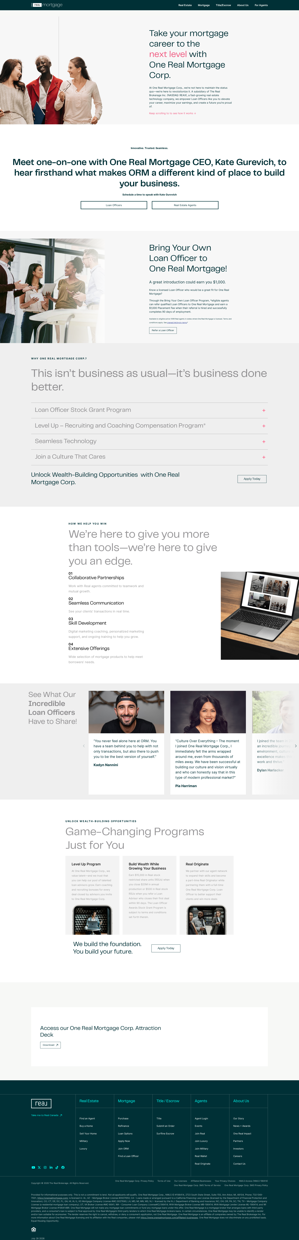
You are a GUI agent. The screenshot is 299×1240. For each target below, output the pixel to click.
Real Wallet (201, 1156)
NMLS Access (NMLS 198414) (253, 1181)
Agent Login (201, 1118)
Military (84, 1141)
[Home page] (46, 5)
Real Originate (202, 1163)
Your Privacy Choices (225, 1181)
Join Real (200, 1133)
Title (159, 1118)
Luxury (83, 1148)
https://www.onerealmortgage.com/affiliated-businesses (169, 1217)
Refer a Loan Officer (163, 330)
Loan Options (125, 1133)
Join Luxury (201, 1141)
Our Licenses (180, 1181)
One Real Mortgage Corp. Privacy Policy (134, 1181)
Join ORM (123, 1148)
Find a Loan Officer (128, 1156)
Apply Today (252, 479)
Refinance (123, 1125)
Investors (238, 1148)
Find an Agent (87, 1118)
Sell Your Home (88, 1133)
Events (198, 1125)
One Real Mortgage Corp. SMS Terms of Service (197, 1185)
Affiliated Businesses (201, 1181)
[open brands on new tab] (33, 1167)
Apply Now (124, 1141)
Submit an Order (166, 1125)
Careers (237, 1156)
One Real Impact (242, 1133)
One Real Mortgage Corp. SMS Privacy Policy (246, 1185)
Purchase (123, 1118)
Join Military (201, 1148)
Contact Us (239, 1163)
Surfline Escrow (165, 1133)
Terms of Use (164, 1181)
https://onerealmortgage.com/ (52, 1198)
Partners (238, 1141)
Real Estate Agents (185, 205)
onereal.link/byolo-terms (177, 323)
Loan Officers (114, 205)
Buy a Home (86, 1125)
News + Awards (241, 1125)
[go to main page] (41, 1103)
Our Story (238, 1118)
